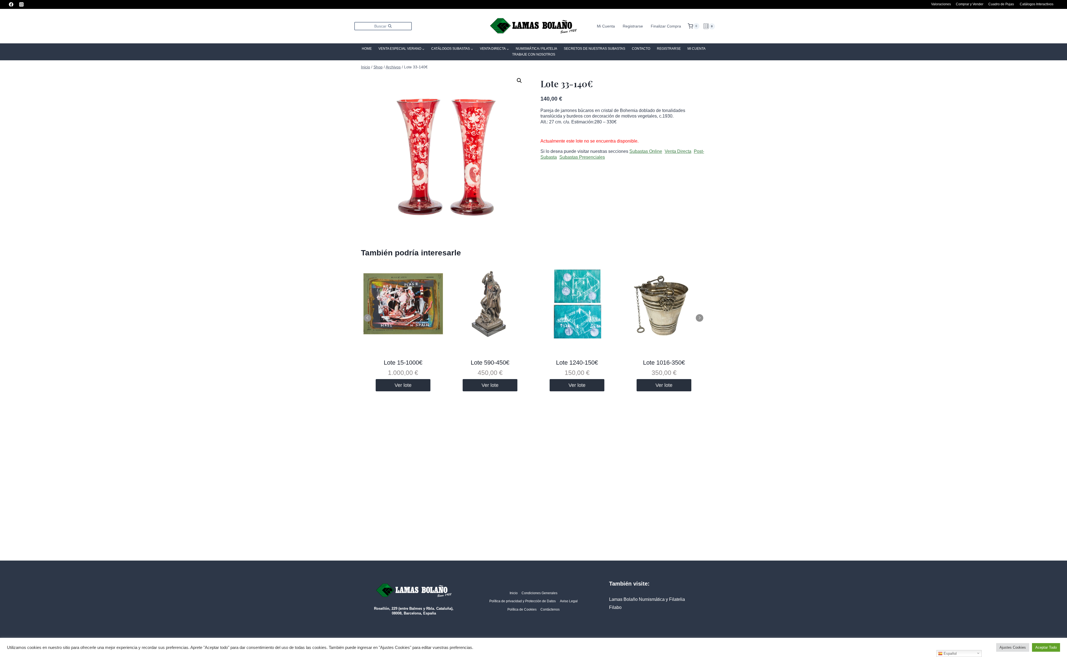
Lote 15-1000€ (403, 362)
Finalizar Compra (666, 26)
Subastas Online (645, 151)
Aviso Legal (569, 601)
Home (367, 49)
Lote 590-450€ (490, 362)
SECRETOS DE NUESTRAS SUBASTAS (594, 49)
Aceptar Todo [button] (1046, 647)
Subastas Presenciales (582, 157)
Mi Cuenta (606, 26)
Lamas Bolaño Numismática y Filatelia (647, 599)
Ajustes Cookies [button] (1012, 647)
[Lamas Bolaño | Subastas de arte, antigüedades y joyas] (533, 26)
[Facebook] (11, 4)
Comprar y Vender (969, 4)
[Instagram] (21, 4)
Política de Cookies (522, 609)
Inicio (514, 593)
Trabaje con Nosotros (533, 54)
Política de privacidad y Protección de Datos (522, 601)
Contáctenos (550, 609)
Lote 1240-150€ (577, 362)
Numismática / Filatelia (536, 49)
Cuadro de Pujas (1001, 4)
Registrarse (633, 26)
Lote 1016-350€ (664, 362)
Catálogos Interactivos (1036, 4)
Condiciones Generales (539, 593)
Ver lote (403, 385)
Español (950, 653)
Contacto (641, 49)
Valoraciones (941, 4)
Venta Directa (678, 151)
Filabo (615, 607)
